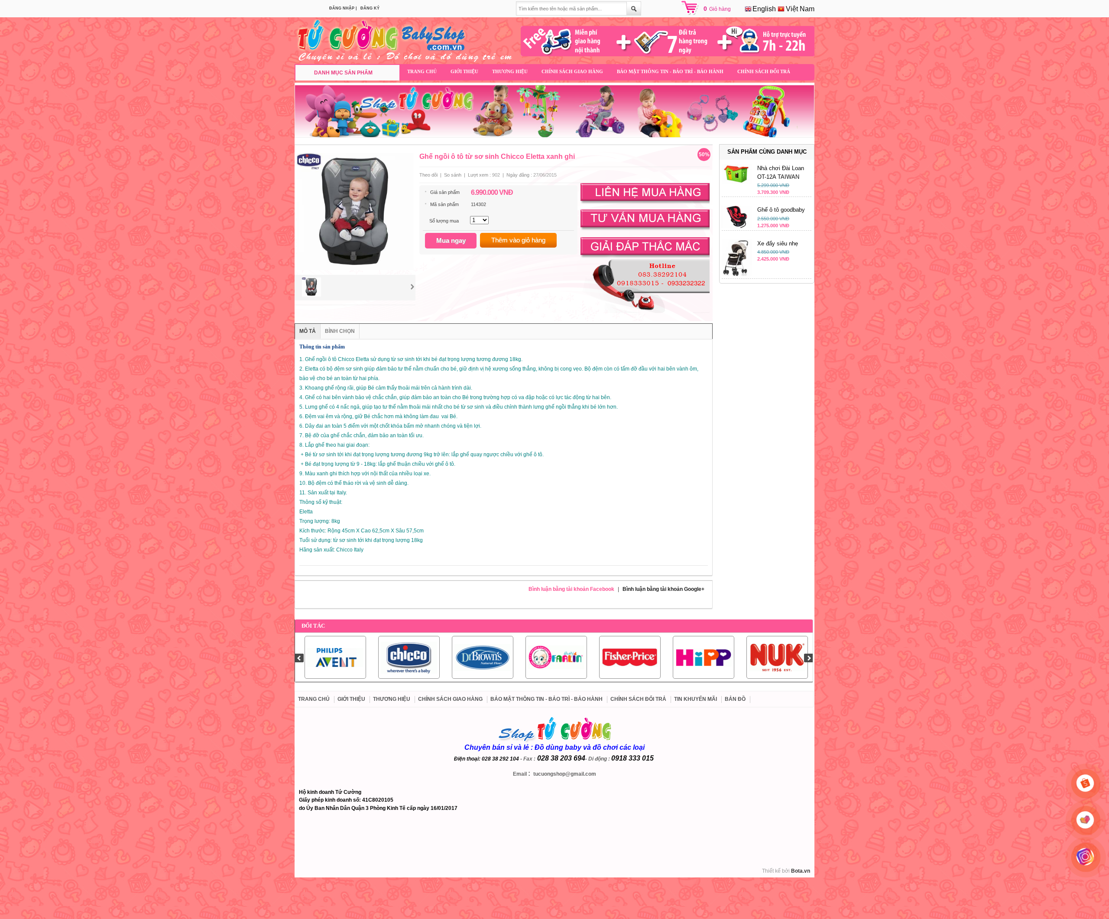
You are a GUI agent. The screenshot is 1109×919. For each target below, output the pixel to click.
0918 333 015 (632, 758)
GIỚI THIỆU (464, 71)
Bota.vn (800, 871)
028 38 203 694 (561, 758)
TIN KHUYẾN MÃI (695, 699)
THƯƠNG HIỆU (510, 71)
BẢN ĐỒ (735, 699)
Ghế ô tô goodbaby (781, 209)
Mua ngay (451, 240)
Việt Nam (799, 9)
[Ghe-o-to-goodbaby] (737, 226)
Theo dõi (428, 174)
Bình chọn (340, 331)
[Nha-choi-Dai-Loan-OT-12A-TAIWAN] (737, 182)
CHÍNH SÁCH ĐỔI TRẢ (763, 71)
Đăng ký (369, 8)
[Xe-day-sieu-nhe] (737, 274)
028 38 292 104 (500, 759)
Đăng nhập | (343, 8)
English (763, 9)
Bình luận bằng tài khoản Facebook (571, 589)
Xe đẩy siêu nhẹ (777, 243)
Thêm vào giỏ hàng (518, 240)
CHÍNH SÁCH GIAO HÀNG (572, 71)
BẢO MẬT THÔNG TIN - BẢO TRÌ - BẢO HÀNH (670, 71)
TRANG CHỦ (422, 71)
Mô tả (307, 331)
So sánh (452, 174)
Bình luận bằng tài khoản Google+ (663, 589)
